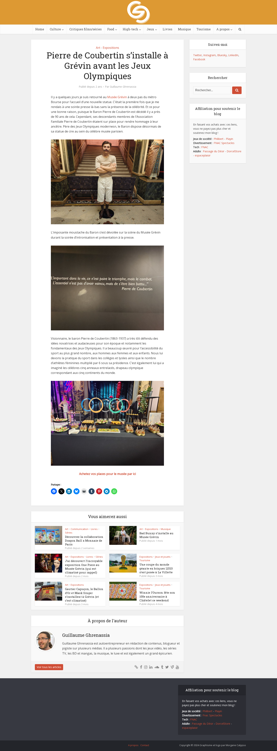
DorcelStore (234, 151)
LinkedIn (233, 55)
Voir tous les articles (49, 667)
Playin (229, 139)
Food (110, 29)
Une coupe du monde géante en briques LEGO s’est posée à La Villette (156, 568)
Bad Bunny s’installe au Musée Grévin (156, 535)
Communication (79, 529)
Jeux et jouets (163, 556)
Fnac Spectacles (212, 715)
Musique (184, 29)
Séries (68, 532)
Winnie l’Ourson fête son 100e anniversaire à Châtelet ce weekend (157, 596)
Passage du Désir (213, 151)
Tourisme (204, 29)
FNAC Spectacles (223, 143)
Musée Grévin (117, 97)
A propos (223, 29)
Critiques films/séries (85, 29)
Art (98, 48)
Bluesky (222, 55)
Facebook (199, 59)
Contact (144, 745)
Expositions (111, 48)
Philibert (218, 139)
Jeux (150, 29)
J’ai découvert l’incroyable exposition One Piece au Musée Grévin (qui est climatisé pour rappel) (84, 566)
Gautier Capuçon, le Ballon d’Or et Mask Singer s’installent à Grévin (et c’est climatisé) (84, 594)
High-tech (130, 29)
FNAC (204, 147)
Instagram (209, 55)
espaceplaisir (202, 155)
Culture (55, 29)
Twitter (197, 55)
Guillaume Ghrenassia (123, 86)
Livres (167, 29)
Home (39, 29)
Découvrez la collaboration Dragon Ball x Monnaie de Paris (84, 540)
